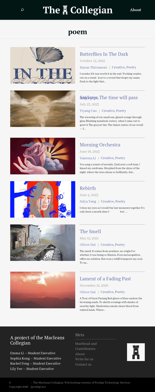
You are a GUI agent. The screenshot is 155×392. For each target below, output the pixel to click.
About (80, 354)
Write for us (84, 359)
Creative (118, 67)
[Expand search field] (22, 10)
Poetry (131, 67)
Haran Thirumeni (93, 68)
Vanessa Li (88, 158)
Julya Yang (88, 201)
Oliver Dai (88, 245)
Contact (81, 365)
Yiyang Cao (88, 111)
